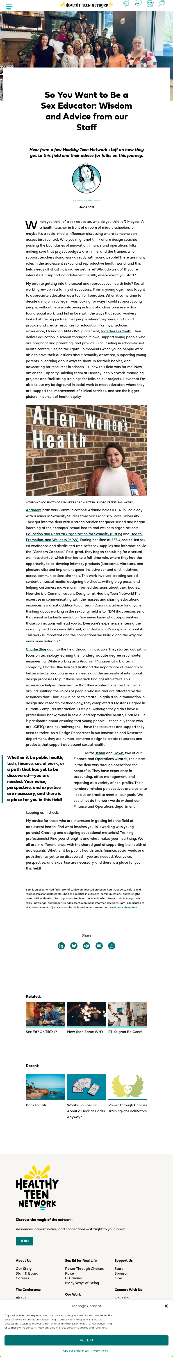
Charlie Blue (36, 649)
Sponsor (121, 1273)
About (21, 1298)
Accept (86, 1340)
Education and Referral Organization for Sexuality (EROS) (74, 534)
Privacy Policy (99, 1351)
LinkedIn (122, 1298)
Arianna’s (33, 510)
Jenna (100, 753)
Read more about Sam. (124, 907)
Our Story (24, 1269)
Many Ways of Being (82, 1283)
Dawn (118, 753)
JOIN (24, 1241)
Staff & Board (27, 1273)
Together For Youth (116, 331)
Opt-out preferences (76, 1351)
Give (118, 1278)
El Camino (73, 1278)
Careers (22, 1278)
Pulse (69, 1273)
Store (119, 1269)
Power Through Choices (84, 1269)
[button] (166, 1306)
